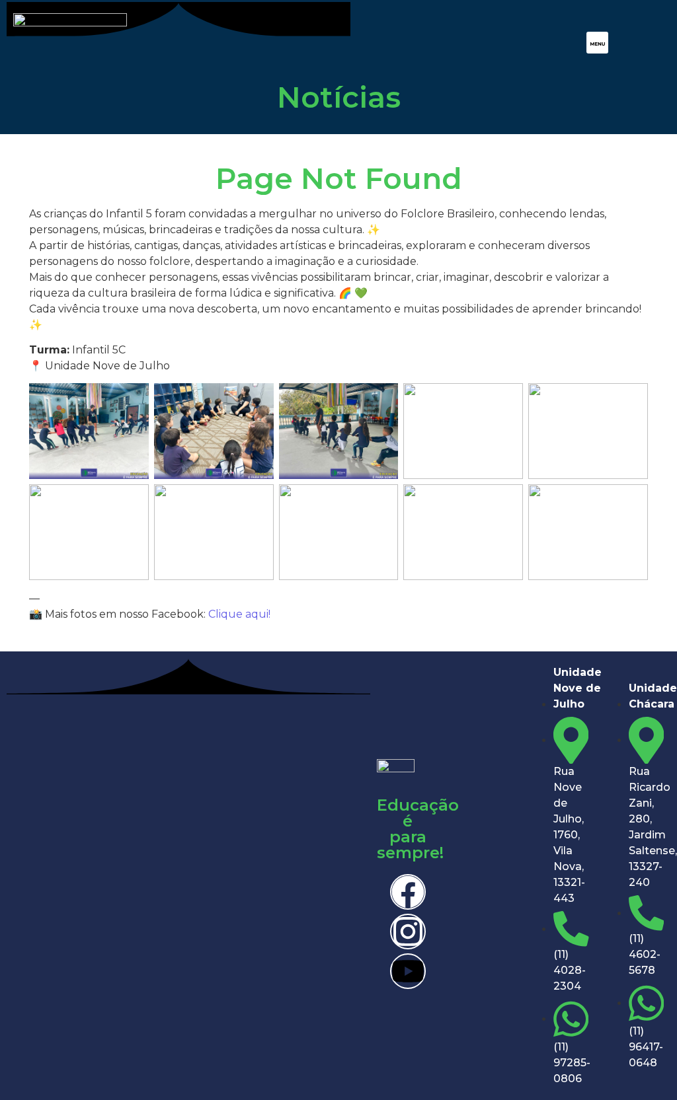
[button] (597, 43)
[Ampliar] (131, 400)
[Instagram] (408, 931)
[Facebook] (408, 892)
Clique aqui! (239, 614)
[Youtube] (408, 971)
